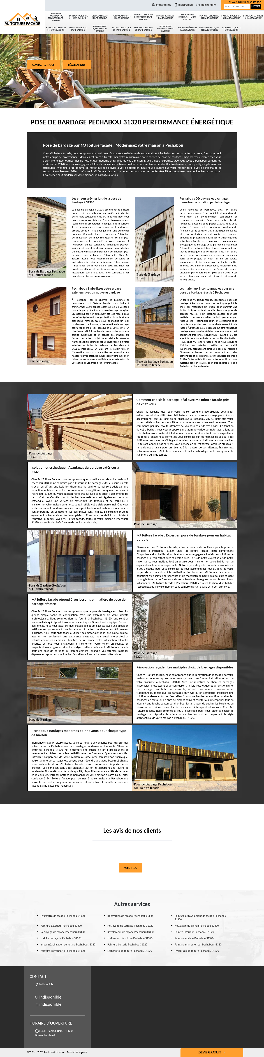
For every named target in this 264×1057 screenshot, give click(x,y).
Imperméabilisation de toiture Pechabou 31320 (67, 944)
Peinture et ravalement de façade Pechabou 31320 (200, 918)
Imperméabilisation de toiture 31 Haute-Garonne (143, 17)
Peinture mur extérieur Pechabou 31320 (198, 944)
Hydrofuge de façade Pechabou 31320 (62, 916)
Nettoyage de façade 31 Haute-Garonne (121, 29)
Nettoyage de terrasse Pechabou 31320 (130, 925)
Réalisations (76, 65)
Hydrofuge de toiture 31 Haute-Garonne (253, 17)
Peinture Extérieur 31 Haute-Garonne (187, 29)
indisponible (163, 4)
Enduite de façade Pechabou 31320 (60, 938)
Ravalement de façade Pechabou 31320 (130, 932)
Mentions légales (77, 1052)
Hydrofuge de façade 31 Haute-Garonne (56, 29)
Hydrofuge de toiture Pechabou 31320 (197, 951)
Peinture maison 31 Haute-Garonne (122, 17)
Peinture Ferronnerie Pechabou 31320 (62, 951)
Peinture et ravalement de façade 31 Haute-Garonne (56, 17)
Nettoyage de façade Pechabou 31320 (62, 932)
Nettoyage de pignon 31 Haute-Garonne (143, 29)
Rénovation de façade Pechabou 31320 (130, 916)
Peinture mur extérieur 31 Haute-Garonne (187, 17)
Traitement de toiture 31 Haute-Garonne (78, 17)
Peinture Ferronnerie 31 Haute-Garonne (209, 17)
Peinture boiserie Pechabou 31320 (127, 944)
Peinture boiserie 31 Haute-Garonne (165, 17)
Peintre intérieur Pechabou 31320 (194, 932)
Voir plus (130, 868)
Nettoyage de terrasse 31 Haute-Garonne (165, 29)
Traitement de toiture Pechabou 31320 (129, 938)
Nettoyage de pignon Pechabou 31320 (197, 925)
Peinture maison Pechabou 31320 (194, 938)
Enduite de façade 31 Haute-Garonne (231, 29)
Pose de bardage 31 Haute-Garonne (99, 17)
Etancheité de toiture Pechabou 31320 (129, 951)
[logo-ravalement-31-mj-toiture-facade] (22, 12)
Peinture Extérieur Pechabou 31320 (61, 925)
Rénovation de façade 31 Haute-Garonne (209, 29)
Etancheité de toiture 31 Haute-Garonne (231, 17)
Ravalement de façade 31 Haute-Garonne (99, 29)
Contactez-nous (43, 65)
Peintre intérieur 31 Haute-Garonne (78, 29)
